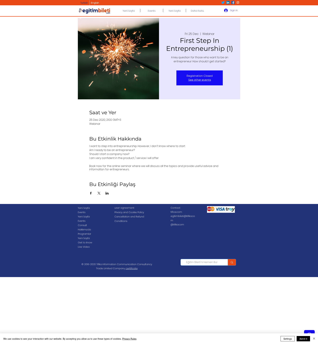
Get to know (85, 242)
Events (81, 212)
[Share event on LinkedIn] (107, 193)
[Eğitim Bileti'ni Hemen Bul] (232, 262)
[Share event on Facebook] (90, 193)
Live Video (84, 246)
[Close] (314, 338)
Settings (287, 338)
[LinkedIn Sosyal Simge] (228, 2)
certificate (132, 268)
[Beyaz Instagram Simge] (237, 2)
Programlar (84, 234)
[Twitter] (223, 2)
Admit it (303, 338)
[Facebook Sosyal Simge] (233, 2)
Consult (82, 225)
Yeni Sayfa (84, 208)
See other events (199, 79)
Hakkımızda (84, 229)
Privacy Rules (129, 338)
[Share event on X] (99, 193)
